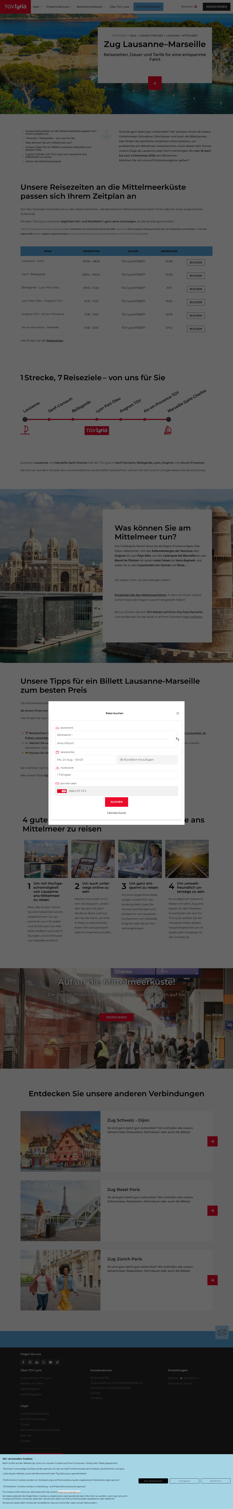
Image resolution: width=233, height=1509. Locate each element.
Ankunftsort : (66, 744)
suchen (117, 802)
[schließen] (177, 713)
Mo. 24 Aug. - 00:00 (70, 759)
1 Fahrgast (64, 774)
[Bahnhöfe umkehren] (177, 739)
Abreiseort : (64, 735)
